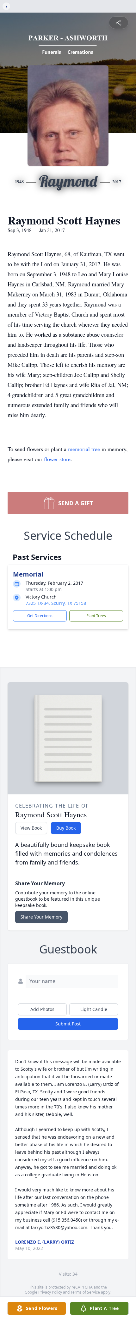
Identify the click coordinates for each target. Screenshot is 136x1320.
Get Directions (40, 615)
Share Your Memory (41, 917)
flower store (57, 459)
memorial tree (84, 449)
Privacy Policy (50, 1292)
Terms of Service (85, 1292)
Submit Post (68, 1024)
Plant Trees (96, 615)
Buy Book (66, 828)
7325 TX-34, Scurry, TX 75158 (56, 603)
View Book (31, 828)
